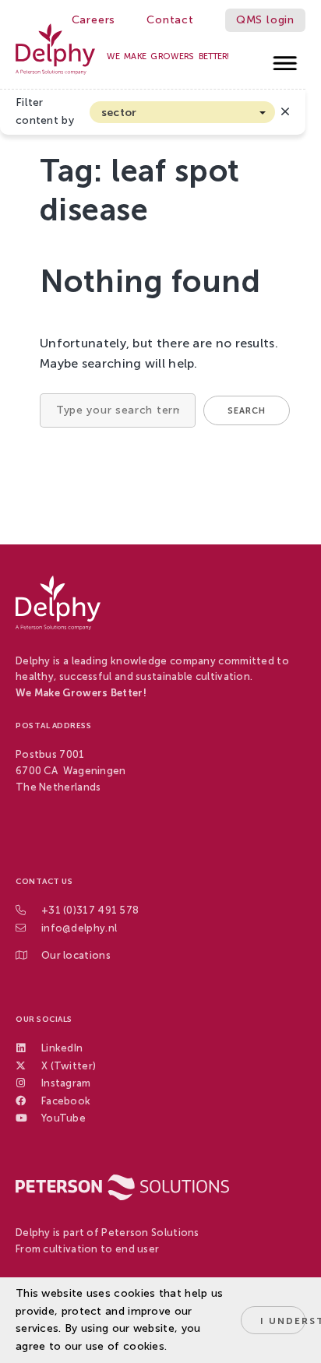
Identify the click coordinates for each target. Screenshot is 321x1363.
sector (119, 112)
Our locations (76, 955)
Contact (170, 19)
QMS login (265, 19)
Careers (94, 19)
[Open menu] (285, 59)
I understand (282, 1320)
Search (247, 411)
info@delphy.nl (79, 928)
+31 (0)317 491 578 (90, 910)
